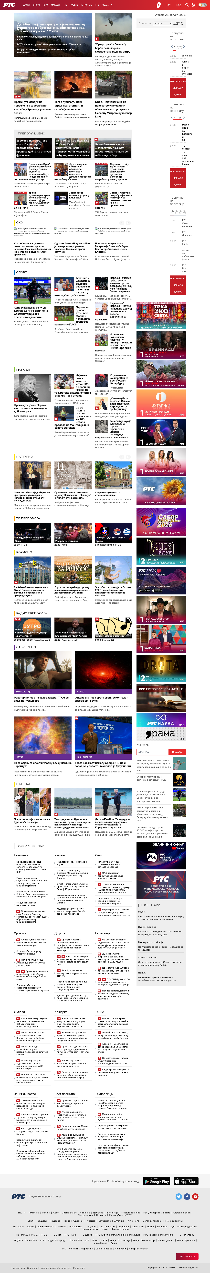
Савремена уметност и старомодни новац (107, 494)
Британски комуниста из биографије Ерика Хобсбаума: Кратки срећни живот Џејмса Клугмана (112, 247)
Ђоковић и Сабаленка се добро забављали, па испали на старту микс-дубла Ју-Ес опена (113, 1048)
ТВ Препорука (28, 518)
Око (19, 222)
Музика (61, 1226)
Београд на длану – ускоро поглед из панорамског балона (32, 1131)
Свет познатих (64, 1094)
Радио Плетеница (120, 1240)
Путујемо (91, 1226)
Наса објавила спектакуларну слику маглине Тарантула (43, 764)
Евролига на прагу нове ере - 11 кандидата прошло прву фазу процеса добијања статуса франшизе (33, 148)
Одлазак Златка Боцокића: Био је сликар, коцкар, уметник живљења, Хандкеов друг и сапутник (72, 247)
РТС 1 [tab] (175, 47)
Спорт (36, 5)
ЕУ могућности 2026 (120, 1215)
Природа (162, 1226)
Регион (59, 855)
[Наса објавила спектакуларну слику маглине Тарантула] (43, 738)
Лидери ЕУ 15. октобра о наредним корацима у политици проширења (110, 901)
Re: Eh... (142, 972)
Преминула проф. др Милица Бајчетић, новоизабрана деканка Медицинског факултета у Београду (72, 985)
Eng (178, 5)
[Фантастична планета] (161, 374)
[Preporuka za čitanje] (161, 698)
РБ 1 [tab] (172, 212)
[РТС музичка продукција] (161, 855)
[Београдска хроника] (161, 462)
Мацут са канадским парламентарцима (26, 904)
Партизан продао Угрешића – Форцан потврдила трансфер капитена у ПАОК (32, 1050)
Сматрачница (85, 1215)
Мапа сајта (187, 1256)
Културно (24, 457)
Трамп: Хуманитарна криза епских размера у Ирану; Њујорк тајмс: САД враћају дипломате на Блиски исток (32, 200)
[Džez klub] (161, 551)
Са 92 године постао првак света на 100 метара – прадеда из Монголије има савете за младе (30, 1104)
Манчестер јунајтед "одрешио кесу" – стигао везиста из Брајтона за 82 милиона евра (29, 1064)
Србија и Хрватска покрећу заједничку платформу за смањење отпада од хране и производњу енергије (113, 200)
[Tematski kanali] (161, 727)
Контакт (73, 1248)
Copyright (32, 1267)
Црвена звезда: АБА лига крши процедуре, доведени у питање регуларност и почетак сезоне (73, 1050)
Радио (74, 5)
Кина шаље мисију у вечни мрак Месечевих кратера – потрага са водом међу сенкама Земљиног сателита (112, 1104)
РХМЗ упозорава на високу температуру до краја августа (72, 973)
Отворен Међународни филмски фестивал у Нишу (151, 778)
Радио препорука (31, 613)
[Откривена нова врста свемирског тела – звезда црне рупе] (103, 672)
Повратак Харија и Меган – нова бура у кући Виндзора (32, 820)
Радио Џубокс (166, 1240)
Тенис (99, 1012)
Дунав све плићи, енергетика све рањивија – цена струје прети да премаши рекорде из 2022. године (113, 957)
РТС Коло (134, 1234)
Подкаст (101, 1215)
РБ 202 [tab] (184, 212)
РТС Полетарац (185, 1234)
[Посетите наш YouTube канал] (195, 1196)
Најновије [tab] (142, 744)
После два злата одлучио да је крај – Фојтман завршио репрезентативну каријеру (72, 1075)
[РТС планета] (158, 5)
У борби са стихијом (66, 539)
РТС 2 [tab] (178, 47)
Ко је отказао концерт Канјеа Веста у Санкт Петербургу (119, 379)
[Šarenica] (161, 639)
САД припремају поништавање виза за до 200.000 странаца (110, 876)
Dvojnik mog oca (147, 926)
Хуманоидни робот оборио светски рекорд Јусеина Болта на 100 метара (113, 1117)
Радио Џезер (100, 1242)
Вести (26, 5)
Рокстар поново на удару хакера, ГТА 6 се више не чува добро (41, 699)
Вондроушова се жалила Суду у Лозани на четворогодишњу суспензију (113, 1061)
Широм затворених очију (110, 635)
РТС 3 (44, 1234)
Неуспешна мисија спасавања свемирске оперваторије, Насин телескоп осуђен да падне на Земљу (113, 1149)
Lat (168, 5)
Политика (21, 855)
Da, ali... (142, 911)
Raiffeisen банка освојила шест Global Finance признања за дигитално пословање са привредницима (31, 591)
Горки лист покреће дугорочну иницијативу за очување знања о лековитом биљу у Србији (72, 590)
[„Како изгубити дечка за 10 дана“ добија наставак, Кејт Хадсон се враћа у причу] (101, 403)
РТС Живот (101, 1234)
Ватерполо (104, 1220)
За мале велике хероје (95, 1229)
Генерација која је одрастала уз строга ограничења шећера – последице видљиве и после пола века (113, 429)
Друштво (60, 933)
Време (166, 1212)
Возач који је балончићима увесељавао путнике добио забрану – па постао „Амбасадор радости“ (30, 1155)
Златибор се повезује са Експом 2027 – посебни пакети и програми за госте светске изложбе (113, 591)
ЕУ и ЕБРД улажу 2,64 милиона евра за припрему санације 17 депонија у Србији (114, 982)
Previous (171, 46)
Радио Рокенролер (144, 1240)
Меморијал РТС (174, 1220)
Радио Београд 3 (79, 1240)
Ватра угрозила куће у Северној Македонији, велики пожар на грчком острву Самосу (72, 874)
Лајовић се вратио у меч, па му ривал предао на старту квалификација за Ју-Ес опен (113, 1035)
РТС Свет (56, 1234)
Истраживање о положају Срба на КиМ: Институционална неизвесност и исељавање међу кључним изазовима (73, 148)
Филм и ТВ (138, 1226)
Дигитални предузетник (184, 1226)
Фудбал (19, 1012)
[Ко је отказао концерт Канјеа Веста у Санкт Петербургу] (101, 380)
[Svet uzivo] (161, 432)
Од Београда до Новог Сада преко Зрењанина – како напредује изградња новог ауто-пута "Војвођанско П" (113, 943)
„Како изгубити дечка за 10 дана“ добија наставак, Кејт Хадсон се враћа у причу (120, 404)
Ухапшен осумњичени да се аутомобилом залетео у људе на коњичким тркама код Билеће (72, 899)
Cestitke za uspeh (147, 957)
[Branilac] (161, 345)
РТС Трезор (150, 1234)
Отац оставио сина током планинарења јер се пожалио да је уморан (31, 1142)
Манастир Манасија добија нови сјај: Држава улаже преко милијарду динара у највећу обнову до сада (32, 496)
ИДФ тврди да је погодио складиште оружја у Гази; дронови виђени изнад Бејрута (114, 912)
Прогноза (144, 23)
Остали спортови (152, 1220)
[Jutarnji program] (161, 403)
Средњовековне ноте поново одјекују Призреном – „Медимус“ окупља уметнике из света (72, 495)
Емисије (86, 5)
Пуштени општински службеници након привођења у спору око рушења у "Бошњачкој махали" (32, 882)
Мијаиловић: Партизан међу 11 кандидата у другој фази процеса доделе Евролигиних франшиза (113, 311)
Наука (150, 1226)
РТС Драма (86, 1234)
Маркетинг (87, 1248)
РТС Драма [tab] (180, 117)
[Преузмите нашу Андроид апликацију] (156, 1181)
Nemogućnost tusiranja (150, 942)
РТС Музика (166, 1234)
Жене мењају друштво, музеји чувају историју (31, 632)
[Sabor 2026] (161, 522)
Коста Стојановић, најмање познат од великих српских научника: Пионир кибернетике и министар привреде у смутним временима (32, 249)
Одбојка (78, 1220)
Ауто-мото (133, 1220)
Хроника (20, 933)
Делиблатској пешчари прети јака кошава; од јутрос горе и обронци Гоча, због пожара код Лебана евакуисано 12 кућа (51, 27)
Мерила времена (130, 1212)
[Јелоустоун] (161, 610)
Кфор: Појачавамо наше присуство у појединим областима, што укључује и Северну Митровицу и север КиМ (113, 109)
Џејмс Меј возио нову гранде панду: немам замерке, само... (113, 1127)
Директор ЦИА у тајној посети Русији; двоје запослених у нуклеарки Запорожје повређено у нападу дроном (112, 172)
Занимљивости (25, 1094)
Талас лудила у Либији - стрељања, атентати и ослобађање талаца (69, 105)
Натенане (25, 784)
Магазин (56, 5)
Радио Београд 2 (57, 1240)
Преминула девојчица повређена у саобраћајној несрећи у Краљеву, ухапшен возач (32, 107)
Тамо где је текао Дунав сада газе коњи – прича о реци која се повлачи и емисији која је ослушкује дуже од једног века (72, 823)
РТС (97, 5)
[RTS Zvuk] (161, 580)
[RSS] (193, 5)
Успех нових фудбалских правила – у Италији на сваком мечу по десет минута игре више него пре (113, 342)
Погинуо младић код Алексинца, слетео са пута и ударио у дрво (30, 962)
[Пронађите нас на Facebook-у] (187, 1196)
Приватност (18, 1267)
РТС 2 (34, 1234)
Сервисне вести (182, 1212)
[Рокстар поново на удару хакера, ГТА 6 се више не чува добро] (43, 672)
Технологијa (104, 1094)
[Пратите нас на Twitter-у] (179, 1196)
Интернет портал (138, 1248)
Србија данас (69, 1212)
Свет (98, 855)
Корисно (24, 552)
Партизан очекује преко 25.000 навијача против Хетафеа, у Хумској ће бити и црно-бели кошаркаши (121, 284)
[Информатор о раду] (161, 885)
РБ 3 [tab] (180, 212)
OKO (45, 5)
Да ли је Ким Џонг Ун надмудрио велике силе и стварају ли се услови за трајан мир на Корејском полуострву (113, 823)
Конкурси (120, 1248)
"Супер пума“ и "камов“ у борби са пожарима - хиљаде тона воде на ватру (112, 48)
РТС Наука (70, 1234)
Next (183, 46)
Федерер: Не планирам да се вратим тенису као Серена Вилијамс (113, 1072)
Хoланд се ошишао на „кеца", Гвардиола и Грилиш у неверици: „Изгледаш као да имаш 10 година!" (72, 1138)
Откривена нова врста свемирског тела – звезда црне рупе (101, 699)
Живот (30, 1226)
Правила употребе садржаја (55, 1267)
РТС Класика (118, 1234)
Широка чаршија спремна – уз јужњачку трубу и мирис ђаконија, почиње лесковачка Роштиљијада (32, 1118)
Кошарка (60, 1012)
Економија (102, 933)
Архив (114, 1242)
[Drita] (161, 668)
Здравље (123, 1226)
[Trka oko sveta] (161, 315)
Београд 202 (99, 1240)
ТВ (66, 5)
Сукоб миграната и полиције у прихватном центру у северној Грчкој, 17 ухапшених (72, 886)
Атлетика (119, 1220)
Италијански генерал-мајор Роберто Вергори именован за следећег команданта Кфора (32, 894)
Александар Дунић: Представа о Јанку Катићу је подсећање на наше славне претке (71, 1116)
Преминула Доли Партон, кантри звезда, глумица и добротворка (30, 408)
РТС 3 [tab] (181, 47)
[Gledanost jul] (161, 491)
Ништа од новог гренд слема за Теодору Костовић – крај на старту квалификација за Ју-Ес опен (113, 1022)
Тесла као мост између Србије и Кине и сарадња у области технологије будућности (103, 764)
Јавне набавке (104, 1248)
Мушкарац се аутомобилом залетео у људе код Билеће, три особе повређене (71, 911)
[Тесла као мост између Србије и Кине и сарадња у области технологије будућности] (103, 738)
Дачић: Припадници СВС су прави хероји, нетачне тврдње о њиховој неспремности (72, 998)
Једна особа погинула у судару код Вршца (79, 195)
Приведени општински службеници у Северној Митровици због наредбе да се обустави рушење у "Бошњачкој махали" (32, 916)
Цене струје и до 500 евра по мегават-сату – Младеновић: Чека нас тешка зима (114, 970)
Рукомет (90, 1220)
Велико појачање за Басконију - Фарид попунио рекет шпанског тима (71, 1063)
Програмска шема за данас (178, 88)
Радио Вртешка (186, 1240)
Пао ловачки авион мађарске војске (72, 863)
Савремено (26, 647)
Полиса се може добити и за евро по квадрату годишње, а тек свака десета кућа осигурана (113, 994)
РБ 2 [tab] (176, 212)
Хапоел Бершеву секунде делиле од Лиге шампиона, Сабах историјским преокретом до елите (31, 312)
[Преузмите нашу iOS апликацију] (186, 1181)
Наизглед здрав (120, 1229)
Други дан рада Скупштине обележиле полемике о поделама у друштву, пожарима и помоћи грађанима (72, 172)
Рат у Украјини (151, 1212)
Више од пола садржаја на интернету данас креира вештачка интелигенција (111, 1136)
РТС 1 (24, 1234)
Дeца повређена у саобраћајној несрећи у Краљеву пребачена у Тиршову (32, 988)
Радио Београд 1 (34, 1240)
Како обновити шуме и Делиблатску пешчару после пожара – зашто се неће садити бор (111, 149)
